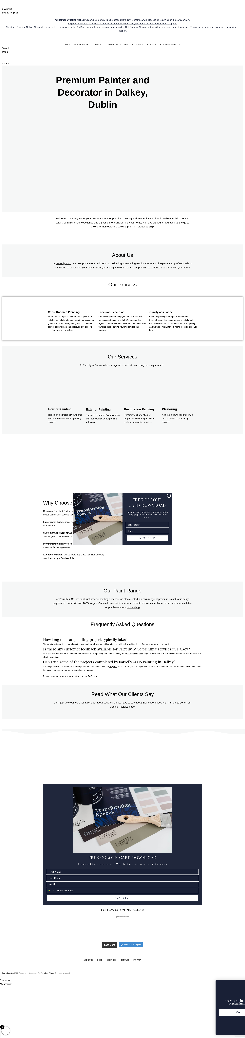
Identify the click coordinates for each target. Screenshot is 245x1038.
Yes (219, 1012)
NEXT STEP (147, 538)
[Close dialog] (169, 495)
